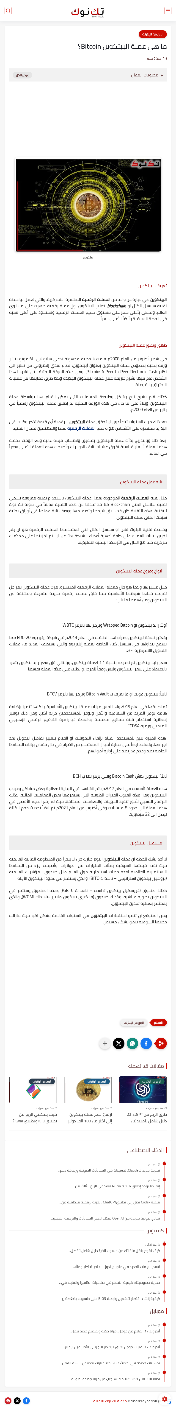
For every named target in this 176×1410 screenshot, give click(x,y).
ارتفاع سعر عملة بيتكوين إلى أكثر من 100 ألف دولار (90, 1117)
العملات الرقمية (81, 428)
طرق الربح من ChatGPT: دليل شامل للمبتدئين (147, 1117)
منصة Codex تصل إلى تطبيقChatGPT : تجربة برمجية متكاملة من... (109, 1202)
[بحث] (8, 10)
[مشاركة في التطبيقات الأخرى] (105, 1043)
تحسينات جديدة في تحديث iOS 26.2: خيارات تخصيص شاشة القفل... (110, 1363)
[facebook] (26, 1400)
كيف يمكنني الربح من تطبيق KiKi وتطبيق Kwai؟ (35, 1117)
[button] (146, 1043)
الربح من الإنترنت (152, 34)
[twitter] (17, 1400)
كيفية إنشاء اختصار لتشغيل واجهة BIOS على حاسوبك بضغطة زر (111, 1299)
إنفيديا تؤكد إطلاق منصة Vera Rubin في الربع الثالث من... (116, 1186)
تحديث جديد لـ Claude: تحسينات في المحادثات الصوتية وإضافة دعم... (109, 1170)
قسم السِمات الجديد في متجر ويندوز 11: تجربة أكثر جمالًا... (116, 1267)
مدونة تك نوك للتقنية (110, 1400)
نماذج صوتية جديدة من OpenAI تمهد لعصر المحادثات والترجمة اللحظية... (105, 1218)
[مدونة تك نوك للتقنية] (88, 10)
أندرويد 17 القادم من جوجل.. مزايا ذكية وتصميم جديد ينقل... (115, 1331)
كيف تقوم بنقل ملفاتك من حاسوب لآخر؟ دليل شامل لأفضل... (114, 1251)
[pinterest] (8, 1400)
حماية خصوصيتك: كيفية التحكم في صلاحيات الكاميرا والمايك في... (109, 1283)
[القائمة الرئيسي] (168, 10)
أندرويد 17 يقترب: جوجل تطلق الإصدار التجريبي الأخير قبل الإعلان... (111, 1347)
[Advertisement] (88, 124)
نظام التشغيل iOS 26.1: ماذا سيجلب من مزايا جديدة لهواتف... (114, 1379)
